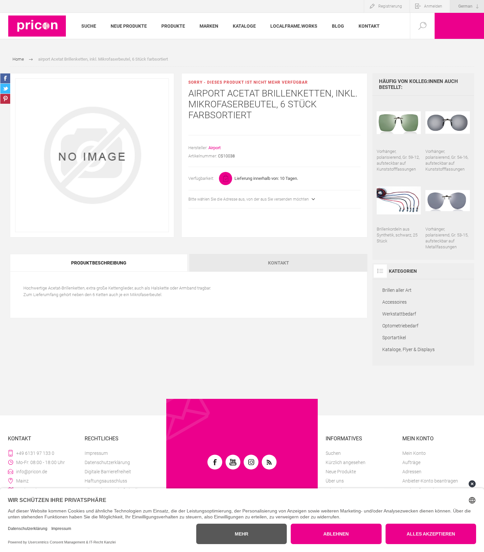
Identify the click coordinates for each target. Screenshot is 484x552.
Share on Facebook (5, 78)
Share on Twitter (5, 89)
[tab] (99, 263)
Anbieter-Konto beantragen (430, 480)
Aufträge (411, 462)
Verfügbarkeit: (201, 178)
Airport (214, 147)
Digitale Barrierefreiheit (108, 471)
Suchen (333, 453)
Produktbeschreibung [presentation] (98, 262)
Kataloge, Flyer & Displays (408, 349)
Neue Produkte (341, 471)
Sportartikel (394, 337)
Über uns (335, 480)
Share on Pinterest (5, 99)
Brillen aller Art (397, 290)
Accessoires (394, 302)
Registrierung (390, 6)
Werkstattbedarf (399, 314)
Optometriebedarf (400, 325)
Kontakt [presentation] (278, 262)
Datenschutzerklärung (107, 462)
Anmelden (433, 6)
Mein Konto (414, 453)
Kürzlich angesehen (345, 462)
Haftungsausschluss (106, 480)
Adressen (411, 471)
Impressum (96, 453)
